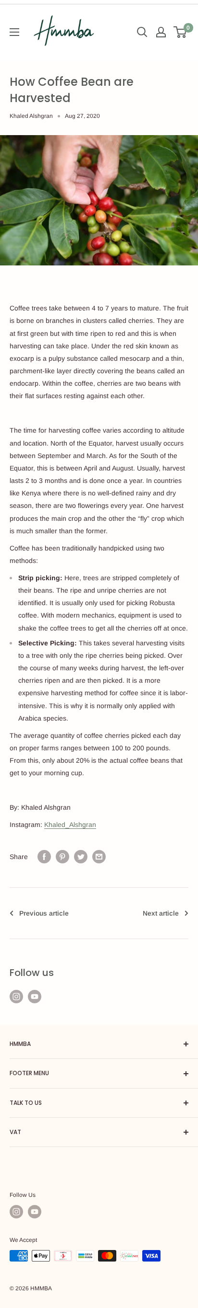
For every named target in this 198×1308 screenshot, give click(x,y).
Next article (161, 913)
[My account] (161, 32)
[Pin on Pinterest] (62, 856)
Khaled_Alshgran (70, 824)
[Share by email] (99, 856)
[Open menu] (14, 32)
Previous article (44, 913)
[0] (180, 32)
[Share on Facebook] (44, 856)
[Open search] (142, 32)
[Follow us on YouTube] (34, 996)
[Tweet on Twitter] (80, 856)
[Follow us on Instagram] (16, 996)
